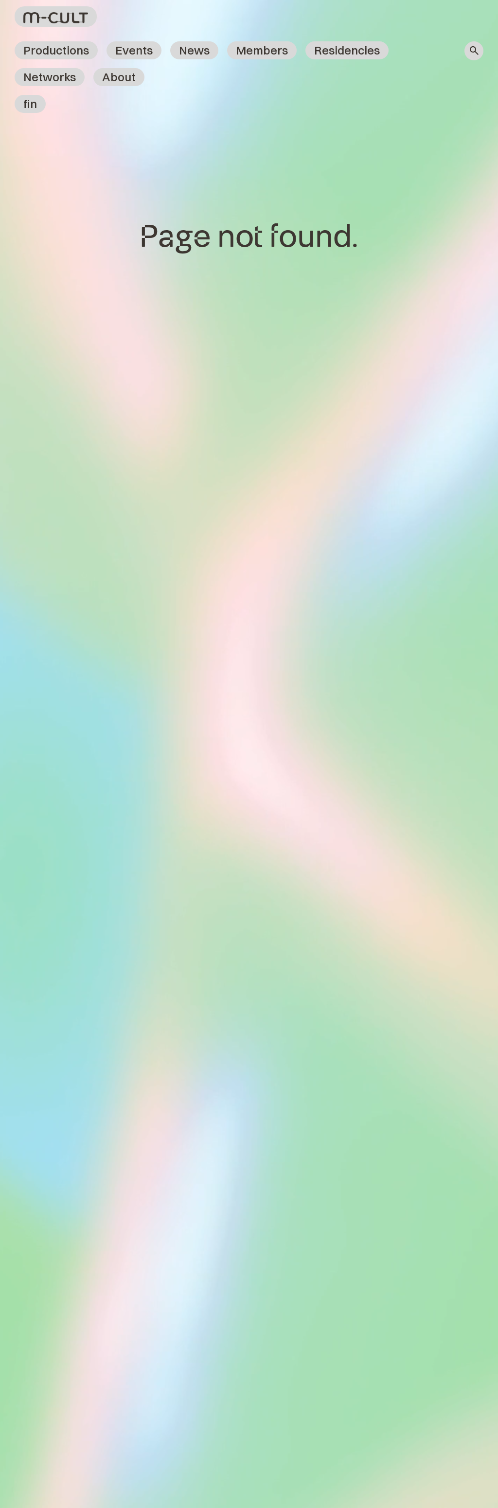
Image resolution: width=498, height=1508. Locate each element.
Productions (56, 50)
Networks (49, 77)
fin (30, 103)
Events (134, 50)
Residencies (347, 50)
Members (262, 50)
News (194, 50)
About (119, 77)
